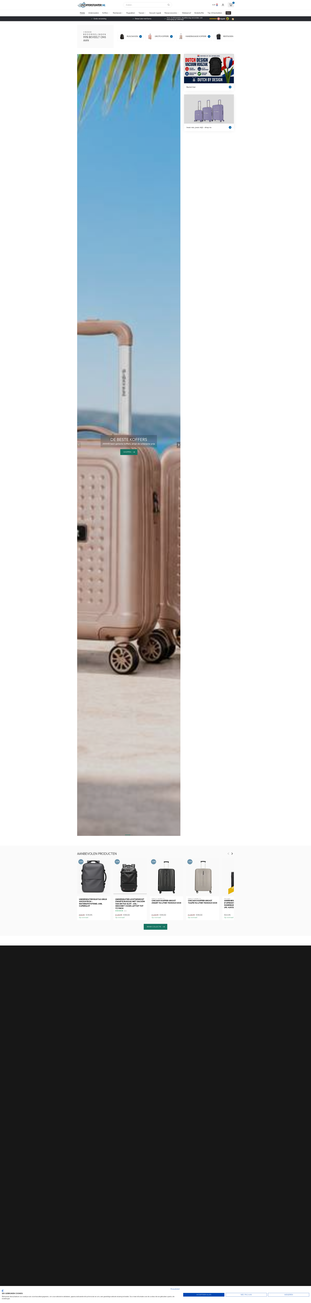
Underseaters (93, 13)
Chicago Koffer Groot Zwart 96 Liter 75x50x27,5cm (166, 902)
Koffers (105, 13)
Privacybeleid (175, 1289)
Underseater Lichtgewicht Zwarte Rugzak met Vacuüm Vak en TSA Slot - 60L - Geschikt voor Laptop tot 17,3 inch (130, 903)
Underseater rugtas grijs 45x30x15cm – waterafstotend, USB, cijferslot (93, 902)
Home (82, 13)
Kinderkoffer (199, 13)
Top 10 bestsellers (214, 13)
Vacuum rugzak (155, 13)
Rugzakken (130, 13)
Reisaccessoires (171, 13)
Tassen (141, 13)
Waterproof (186, 13)
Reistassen (117, 13)
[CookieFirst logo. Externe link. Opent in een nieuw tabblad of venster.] (3, 1291)
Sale (228, 13)
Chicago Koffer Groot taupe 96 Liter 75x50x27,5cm (202, 902)
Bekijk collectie (154, 927)
